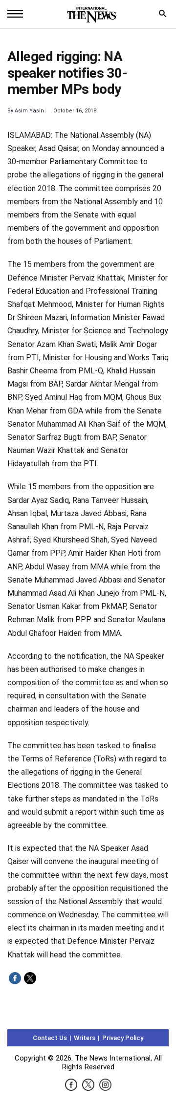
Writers (84, 1037)
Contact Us (50, 1037)
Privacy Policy (122, 1037)
